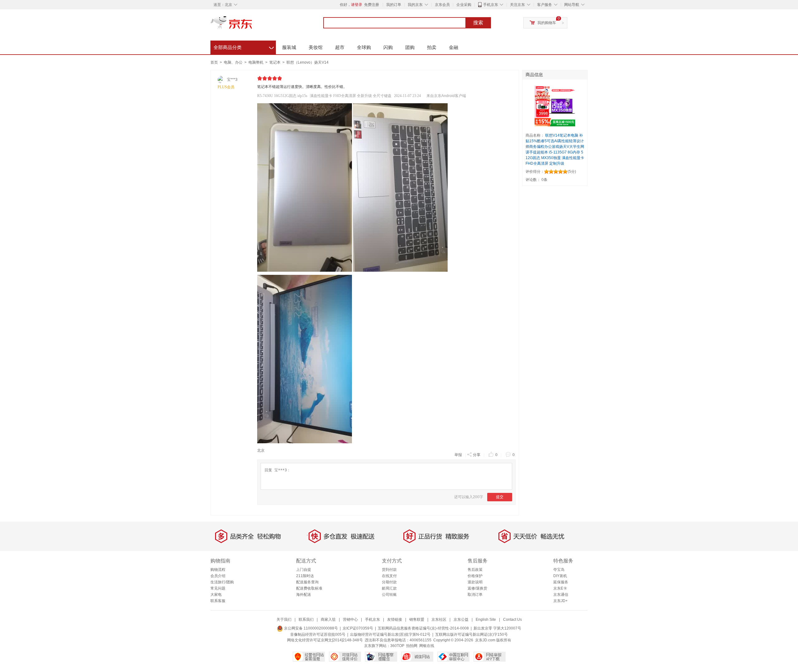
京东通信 (560, 594)
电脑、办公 (233, 62)
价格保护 (475, 576)
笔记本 (275, 62)
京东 (252, 25)
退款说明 (475, 582)
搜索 (478, 22)
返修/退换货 (477, 588)
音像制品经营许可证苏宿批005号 (317, 634)
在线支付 (389, 576)
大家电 (216, 594)
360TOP (397, 646)
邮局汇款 (389, 588)
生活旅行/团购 (222, 582)
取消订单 (475, 594)
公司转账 (389, 594)
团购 (410, 47)
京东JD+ (560, 601)
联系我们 (306, 619)
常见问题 (217, 588)
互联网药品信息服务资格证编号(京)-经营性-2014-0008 (423, 628)
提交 (499, 497)
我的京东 (415, 4)
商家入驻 (328, 619)
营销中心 (350, 619)
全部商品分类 (244, 46)
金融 (453, 47)
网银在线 (426, 646)
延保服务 (560, 582)
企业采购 (463, 4)
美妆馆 (316, 47)
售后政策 (475, 569)
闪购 (388, 47)
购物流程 (217, 569)
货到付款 (389, 569)
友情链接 (394, 619)
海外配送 (303, 594)
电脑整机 (256, 62)
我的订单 (393, 4)
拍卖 (431, 47)
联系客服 (217, 601)
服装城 (289, 47)
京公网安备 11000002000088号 (310, 628)
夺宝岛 (559, 569)
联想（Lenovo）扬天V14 (307, 62)
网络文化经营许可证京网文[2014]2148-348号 (325, 640)
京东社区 (438, 619)
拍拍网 (411, 646)
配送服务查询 (307, 582)
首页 (214, 62)
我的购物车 (546, 23)
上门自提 (303, 569)
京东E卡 (560, 588)
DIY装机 (560, 576)
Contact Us (512, 619)
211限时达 (305, 576)
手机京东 (490, 4)
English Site (486, 619)
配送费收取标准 (309, 588)
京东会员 (442, 4)
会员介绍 (217, 576)
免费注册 (371, 4)
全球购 (364, 47)
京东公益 (461, 619)
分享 (476, 455)
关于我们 (283, 619)
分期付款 (389, 582)
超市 (339, 47)
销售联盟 (416, 619)
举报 (458, 455)
